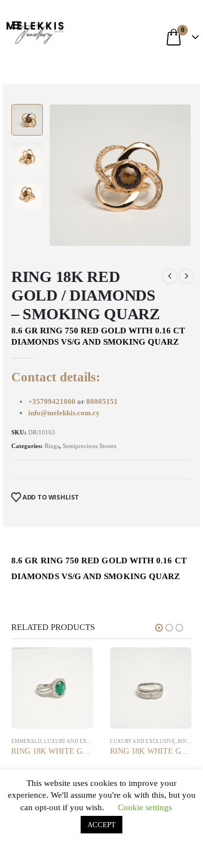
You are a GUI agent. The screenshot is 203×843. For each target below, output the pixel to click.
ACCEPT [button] (101, 824)
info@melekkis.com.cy (64, 413)
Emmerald (26, 741)
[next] (187, 276)
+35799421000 (52, 401)
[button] (19, 25)
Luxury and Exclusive (76, 741)
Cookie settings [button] (145, 807)
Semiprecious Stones (89, 445)
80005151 (102, 401)
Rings (52, 445)
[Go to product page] (52, 688)
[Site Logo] (35, 31)
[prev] (170, 276)
